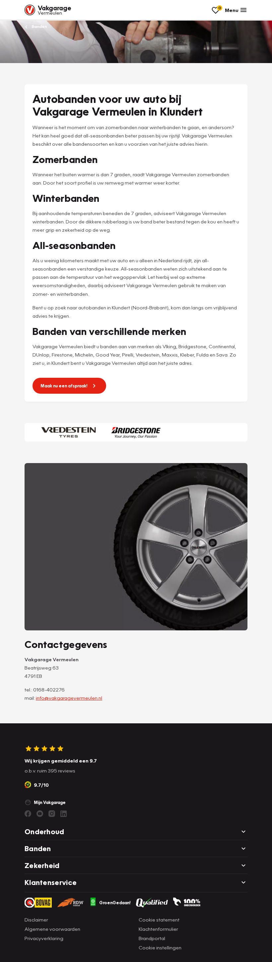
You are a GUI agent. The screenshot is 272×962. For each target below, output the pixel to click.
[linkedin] (63, 813)
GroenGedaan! (115, 902)
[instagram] (51, 813)
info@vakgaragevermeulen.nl (69, 698)
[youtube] (39, 813)
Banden (39, 26)
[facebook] (28, 813)
